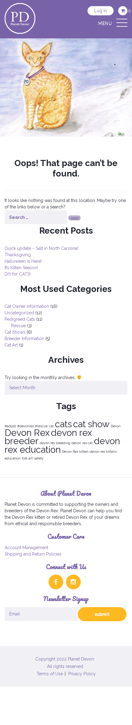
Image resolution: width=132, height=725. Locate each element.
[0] (122, 10)
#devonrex (25, 426)
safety (39, 458)
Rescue (18, 325)
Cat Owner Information (27, 306)
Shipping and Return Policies (33, 554)
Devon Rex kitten (75, 451)
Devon (116, 426)
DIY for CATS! (18, 274)
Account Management (26, 547)
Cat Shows (15, 332)
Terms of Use (50, 673)
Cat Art (11, 345)
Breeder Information (24, 338)
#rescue (41, 426)
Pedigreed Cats (20, 319)
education (13, 458)
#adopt (10, 426)
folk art (27, 458)
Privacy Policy (82, 673)
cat (51, 426)
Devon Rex (27, 432)
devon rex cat (82, 443)
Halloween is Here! (23, 261)
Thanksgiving (18, 254)
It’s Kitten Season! (21, 267)
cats (63, 424)
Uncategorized (19, 312)
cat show (91, 424)
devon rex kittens (103, 451)
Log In (100, 10)
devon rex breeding (55, 443)
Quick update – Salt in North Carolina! (41, 248)
